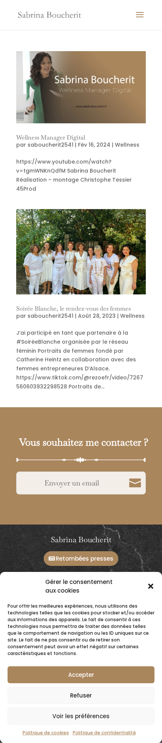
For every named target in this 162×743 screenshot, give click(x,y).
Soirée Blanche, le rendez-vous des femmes (73, 308)
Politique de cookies (46, 732)
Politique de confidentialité (104, 732)
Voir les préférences (81, 716)
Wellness (127, 145)
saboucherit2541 (50, 145)
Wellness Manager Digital (50, 137)
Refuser (81, 695)
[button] (150, 586)
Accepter (81, 675)
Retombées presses (84, 559)
